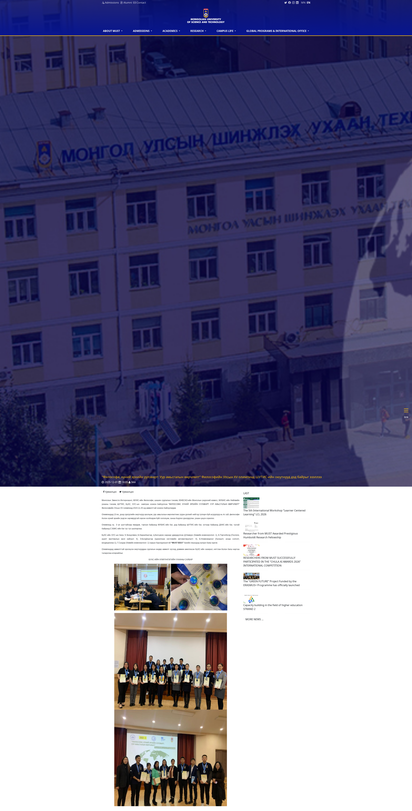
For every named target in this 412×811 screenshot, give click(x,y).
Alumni (127, 2)
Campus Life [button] (225, 31)
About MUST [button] (112, 31)
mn (303, 2)
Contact (141, 2)
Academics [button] (170, 31)
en (308, 2)
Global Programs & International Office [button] (276, 31)
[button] (407, 414)
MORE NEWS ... (254, 619)
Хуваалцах (110, 491)
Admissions (111, 2)
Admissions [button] (141, 31)
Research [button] (197, 31)
